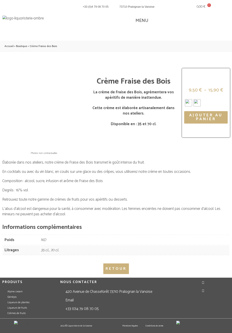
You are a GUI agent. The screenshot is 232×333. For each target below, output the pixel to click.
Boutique (21, 46)
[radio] (188, 102)
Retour (116, 269)
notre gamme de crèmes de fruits (54, 199)
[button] (139, 21)
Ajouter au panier (206, 117)
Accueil (9, 46)
